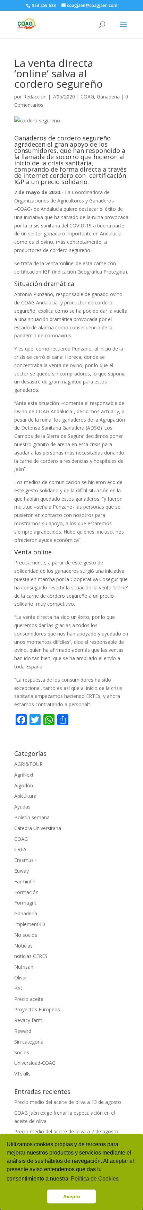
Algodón (23, 785)
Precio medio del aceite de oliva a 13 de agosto (67, 1102)
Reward (22, 1031)
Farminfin (24, 881)
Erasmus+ (25, 860)
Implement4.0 (29, 924)
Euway (21, 870)
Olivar (20, 977)
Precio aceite (28, 999)
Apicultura (25, 796)
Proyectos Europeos (37, 1009)
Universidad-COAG (35, 1063)
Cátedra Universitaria (37, 828)
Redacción (35, 96)
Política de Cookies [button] (95, 1179)
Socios (21, 1052)
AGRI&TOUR (28, 764)
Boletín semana (32, 817)
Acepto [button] (71, 1196)
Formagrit (25, 902)
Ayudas (22, 806)
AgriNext (24, 774)
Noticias (23, 945)
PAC (19, 988)
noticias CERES (31, 956)
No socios (25, 935)
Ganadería (108, 96)
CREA (20, 849)
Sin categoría (28, 1041)
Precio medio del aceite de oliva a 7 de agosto (66, 1131)
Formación (26, 892)
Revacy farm (28, 1020)
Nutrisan (23, 966)
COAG (87, 96)
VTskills (22, 1073)
